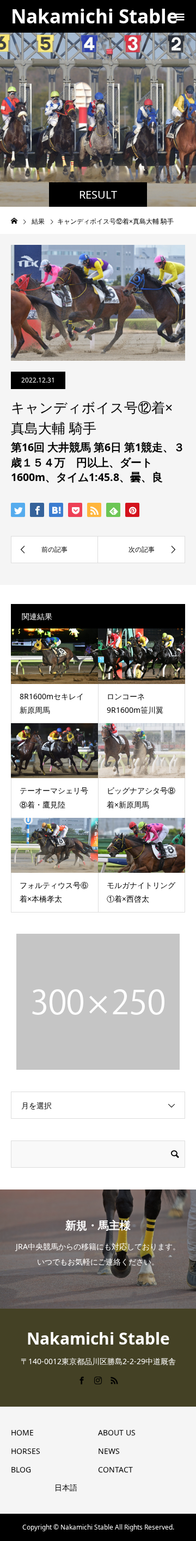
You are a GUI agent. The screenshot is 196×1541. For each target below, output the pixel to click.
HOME (22, 1432)
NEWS (109, 1451)
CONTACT (115, 1469)
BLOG (21, 1469)
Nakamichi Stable (94, 16)
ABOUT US (117, 1432)
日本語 (65, 1487)
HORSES (25, 1451)
